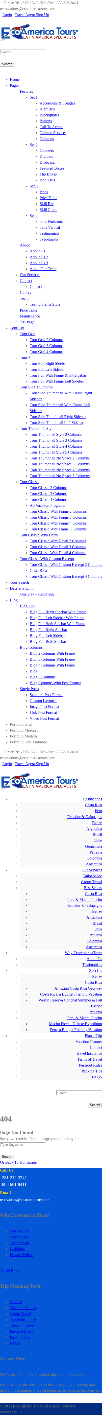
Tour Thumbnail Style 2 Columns (56, 434)
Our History (19, 1231)
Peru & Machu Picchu (84, 899)
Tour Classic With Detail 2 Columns (58, 541)
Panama (96, 852)
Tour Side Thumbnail (36, 387)
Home (15, 79)
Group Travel (91, 882)
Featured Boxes (52, 168)
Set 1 (34, 97)
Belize (97, 823)
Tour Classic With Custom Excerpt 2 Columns (66, 564)
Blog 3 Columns (42, 677)
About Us (37, 251)
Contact (26, 281)
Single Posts (29, 689)
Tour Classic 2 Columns (48, 488)
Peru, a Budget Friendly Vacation (76, 1030)
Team (24, 298)
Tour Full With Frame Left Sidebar (57, 381)
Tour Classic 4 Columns (48, 499)
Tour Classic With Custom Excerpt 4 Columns (66, 576)
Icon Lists (47, 180)
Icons (44, 192)
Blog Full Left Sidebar (47, 635)
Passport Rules (90, 1065)
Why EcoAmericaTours (83, 953)
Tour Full (27, 357)
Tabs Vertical (50, 227)
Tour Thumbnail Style (37, 428)
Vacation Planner (89, 1041)
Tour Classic (29, 482)
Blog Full (27, 606)
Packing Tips (92, 1071)
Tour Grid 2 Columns (46, 340)
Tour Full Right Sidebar (48, 363)
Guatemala (93, 846)
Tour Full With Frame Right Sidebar (58, 375)
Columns (47, 139)
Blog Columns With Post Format (55, 683)
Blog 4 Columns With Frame (52, 665)
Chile (98, 840)
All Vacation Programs (47, 505)
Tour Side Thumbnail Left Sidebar (56, 423)
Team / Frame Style (45, 304)
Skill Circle (48, 210)
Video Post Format (44, 718)
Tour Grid (27, 334)
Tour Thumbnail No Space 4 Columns (60, 470)
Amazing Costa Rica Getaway (78, 988)
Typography (49, 239)
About (25, 245)
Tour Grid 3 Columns (46, 346)
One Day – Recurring (37, 594)
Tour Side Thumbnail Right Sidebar (58, 417)
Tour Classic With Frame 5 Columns (58, 529)
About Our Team (43, 269)
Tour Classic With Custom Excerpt (47, 559)
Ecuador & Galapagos (84, 817)
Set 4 (34, 215)
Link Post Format (43, 712)
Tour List (17, 328)
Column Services (53, 133)
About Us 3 (39, 263)
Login (7, 15)
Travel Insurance (89, 1053)
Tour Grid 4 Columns (46, 352)
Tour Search (19, 582)
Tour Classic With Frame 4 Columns (58, 523)
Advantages (19, 1237)
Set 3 (34, 186)
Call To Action (51, 127)
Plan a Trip (93, 1036)
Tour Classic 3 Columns (48, 493)
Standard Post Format (46, 695)
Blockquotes (49, 115)
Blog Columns (31, 647)
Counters (47, 150)
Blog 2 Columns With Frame (52, 653)
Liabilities (17, 1249)
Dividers (46, 156)
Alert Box (47, 109)
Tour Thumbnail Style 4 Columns (56, 446)
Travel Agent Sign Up (32, 15)
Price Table (48, 198)
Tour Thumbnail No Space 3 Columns (60, 464)
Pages (14, 85)
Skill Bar (46, 204)
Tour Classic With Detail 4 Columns (58, 553)
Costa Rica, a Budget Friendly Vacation (71, 994)
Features (26, 91)
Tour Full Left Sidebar (47, 369)
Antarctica (94, 864)
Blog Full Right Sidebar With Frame (58, 612)
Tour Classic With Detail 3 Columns (58, 547)
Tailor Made (92, 876)
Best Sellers (93, 888)
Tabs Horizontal (52, 221)
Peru (98, 811)
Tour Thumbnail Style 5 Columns (56, 452)
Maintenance (30, 316)
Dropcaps (47, 162)
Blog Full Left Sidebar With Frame (57, 618)
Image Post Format (44, 706)
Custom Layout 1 (43, 701)
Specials (95, 970)
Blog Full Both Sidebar (48, 641)
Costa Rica (38, 570)
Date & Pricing (21, 588)
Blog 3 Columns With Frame (52, 659)
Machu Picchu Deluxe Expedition (75, 1024)
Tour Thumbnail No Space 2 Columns (60, 458)
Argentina (94, 828)
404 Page (27, 322)
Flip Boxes (48, 174)
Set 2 (34, 144)
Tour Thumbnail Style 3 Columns (56, 440)
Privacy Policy (21, 1255)
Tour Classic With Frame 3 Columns (58, 517)
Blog (14, 600)
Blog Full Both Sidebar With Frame (57, 624)
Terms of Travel (89, 1059)
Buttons (46, 121)
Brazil (97, 834)
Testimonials (49, 233)
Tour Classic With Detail (39, 535)
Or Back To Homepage (18, 1162)
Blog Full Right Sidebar (48, 630)
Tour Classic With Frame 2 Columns (58, 511)
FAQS (97, 1077)
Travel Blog (9, 1270)
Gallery (25, 292)
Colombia (94, 858)
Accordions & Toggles (57, 103)
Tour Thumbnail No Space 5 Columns (60, 476)
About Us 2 (39, 257)
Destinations (92, 799)
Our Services (30, 275)
